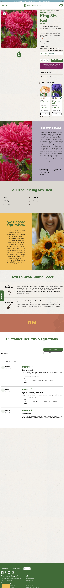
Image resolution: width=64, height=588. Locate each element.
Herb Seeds (29, 583)
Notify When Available (57, 60)
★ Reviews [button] (1, 295)
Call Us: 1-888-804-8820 (7, 580)
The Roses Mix (45, 102)
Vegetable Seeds (30, 578)
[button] (61, 5)
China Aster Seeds (49, 10)
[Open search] (51, 361)
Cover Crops (29, 585)
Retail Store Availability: (45, 56)
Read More (42, 38)
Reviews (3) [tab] (5, 361)
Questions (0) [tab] (12, 361)
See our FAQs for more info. (51, 67)
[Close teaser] (10, 583)
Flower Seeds (42, 10)
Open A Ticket (5, 583)
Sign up (27, 568)
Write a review (53, 349)
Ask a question (53, 353)
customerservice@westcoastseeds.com (12, 578)
